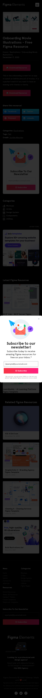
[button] (39, 319)
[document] (21, 349)
